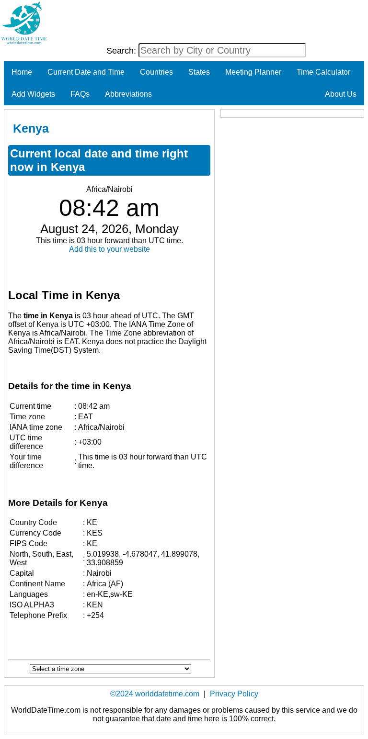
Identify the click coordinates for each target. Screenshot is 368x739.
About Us (340, 94)
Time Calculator (323, 72)
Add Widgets (33, 94)
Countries (156, 72)
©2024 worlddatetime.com (154, 694)
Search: (122, 51)
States (199, 72)
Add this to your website (109, 249)
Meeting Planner (253, 72)
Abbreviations (128, 94)
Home (22, 72)
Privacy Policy (234, 694)
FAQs (80, 94)
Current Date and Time (86, 72)
